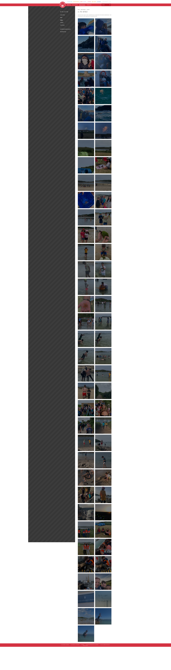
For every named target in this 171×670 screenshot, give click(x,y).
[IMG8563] (86, 460)
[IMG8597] (86, 564)
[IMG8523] (103, 165)
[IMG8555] (103, 391)
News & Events (83, 9)
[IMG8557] (103, 408)
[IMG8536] (86, 269)
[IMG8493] (103, 61)
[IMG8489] (86, 96)
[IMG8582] (86, 477)
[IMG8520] (86, 148)
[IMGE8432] (103, 616)
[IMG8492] (86, 78)
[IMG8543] (86, 321)
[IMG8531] (86, 235)
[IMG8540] (86, 304)
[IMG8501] (86, 113)
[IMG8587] (103, 512)
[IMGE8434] (86, 633)
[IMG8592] (103, 547)
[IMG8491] (103, 78)
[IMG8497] (86, 44)
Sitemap (82, 644)
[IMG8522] (86, 165)
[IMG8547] (86, 356)
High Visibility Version (65, 644)
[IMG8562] (103, 443)
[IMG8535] (103, 252)
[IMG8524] (86, 182)
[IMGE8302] (86, 616)
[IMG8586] (86, 512)
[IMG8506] (103, 113)
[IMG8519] (103, 130)
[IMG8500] (103, 96)
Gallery (88, 9)
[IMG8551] (103, 356)
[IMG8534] (86, 252)
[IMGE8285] (86, 599)
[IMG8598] (103, 564)
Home (79, 9)
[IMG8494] (86, 61)
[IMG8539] (103, 287)
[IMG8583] (103, 477)
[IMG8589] (103, 529)
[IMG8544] (103, 321)
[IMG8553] (103, 373)
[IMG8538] (86, 287)
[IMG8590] (86, 547)
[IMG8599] (86, 581)
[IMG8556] (86, 408)
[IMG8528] (86, 217)
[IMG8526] (86, 200)
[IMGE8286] (103, 599)
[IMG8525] (103, 182)
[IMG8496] (103, 44)
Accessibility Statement (75, 644)
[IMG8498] (103, 26)
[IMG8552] (86, 373)
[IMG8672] (103, 581)
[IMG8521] (103, 148)
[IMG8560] (103, 425)
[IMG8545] (86, 339)
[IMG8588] (86, 529)
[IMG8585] (103, 495)
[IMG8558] (86, 425)
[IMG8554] (86, 391)
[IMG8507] (86, 130)
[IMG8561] (86, 443)
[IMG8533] (103, 235)
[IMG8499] (86, 26)
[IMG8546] (103, 339)
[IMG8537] (103, 269)
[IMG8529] (103, 217)
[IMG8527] (103, 200)
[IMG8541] (103, 304)
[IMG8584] (86, 495)
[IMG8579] (103, 460)
